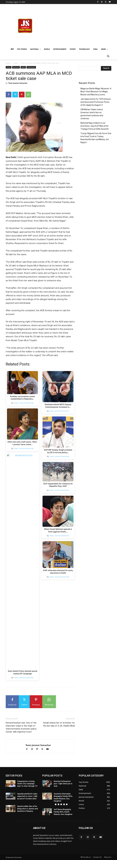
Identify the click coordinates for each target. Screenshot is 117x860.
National (16, 67)
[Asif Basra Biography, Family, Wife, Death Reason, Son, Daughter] (47, 811)
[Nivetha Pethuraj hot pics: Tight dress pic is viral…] (47, 783)
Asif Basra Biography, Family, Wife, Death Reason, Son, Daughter (63, 811)
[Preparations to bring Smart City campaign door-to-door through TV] (10, 783)
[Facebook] (97, 2)
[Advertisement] (81, 25)
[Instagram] (101, 2)
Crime (15, 63)
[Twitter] (105, 2)
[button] (108, 56)
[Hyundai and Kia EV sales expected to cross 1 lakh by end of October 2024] (10, 796)
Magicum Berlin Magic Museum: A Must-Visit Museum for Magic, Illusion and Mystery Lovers (95, 91)
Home (8, 63)
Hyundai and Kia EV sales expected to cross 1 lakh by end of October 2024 (27, 796)
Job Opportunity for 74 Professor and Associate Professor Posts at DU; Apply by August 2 (95, 102)
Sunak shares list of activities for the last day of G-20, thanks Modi (59, 724)
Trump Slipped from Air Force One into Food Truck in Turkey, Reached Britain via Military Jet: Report (95, 138)
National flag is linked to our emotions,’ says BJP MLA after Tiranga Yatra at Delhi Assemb (94, 126)
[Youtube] (109, 2)
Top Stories (31, 67)
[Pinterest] (22, 94)
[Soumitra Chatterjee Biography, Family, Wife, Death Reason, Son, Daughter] (47, 796)
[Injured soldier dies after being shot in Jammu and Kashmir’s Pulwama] (10, 808)
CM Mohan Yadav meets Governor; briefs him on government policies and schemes (91, 114)
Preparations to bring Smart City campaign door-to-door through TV (27, 783)
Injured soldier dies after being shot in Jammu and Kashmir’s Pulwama (27, 808)
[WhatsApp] (28, 94)
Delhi (23, 67)
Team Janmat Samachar (17, 83)
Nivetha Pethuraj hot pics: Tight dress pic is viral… (63, 783)
